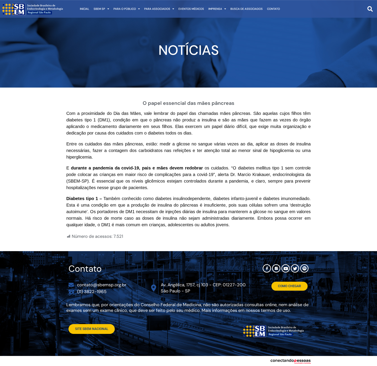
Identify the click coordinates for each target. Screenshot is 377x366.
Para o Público (124, 9)
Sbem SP (99, 9)
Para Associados (157, 9)
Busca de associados (246, 9)
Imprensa (215, 9)
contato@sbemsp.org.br (101, 285)
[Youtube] (285, 268)
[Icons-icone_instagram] (276, 268)
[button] (370, 9)
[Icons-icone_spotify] (304, 268)
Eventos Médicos (191, 9)
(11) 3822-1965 (91, 291)
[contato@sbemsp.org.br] (71, 284)
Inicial (84, 9)
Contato (273, 9)
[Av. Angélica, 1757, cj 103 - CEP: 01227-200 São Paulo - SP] (154, 288)
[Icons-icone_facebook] (267, 268)
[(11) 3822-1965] (71, 291)
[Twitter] (295, 268)
